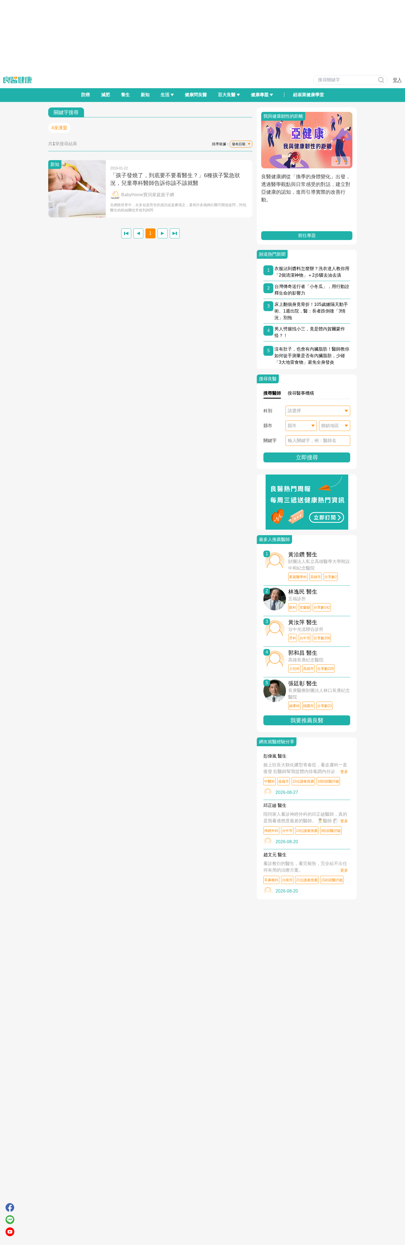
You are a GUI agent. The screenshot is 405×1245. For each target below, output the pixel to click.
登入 (397, 79)
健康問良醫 (196, 94)
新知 (145, 94)
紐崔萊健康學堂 (308, 94)
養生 (125, 94)
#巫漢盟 (59, 127)
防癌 (85, 94)
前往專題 (308, 235)
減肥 (105, 94)
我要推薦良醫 (306, 720)
